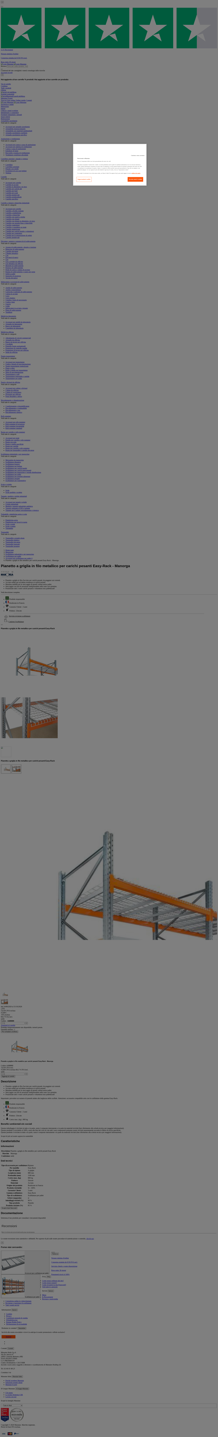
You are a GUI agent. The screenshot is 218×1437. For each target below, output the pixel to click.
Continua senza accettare (137, 155)
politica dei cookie (135, 173)
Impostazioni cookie (84, 179)
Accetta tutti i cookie (135, 179)
